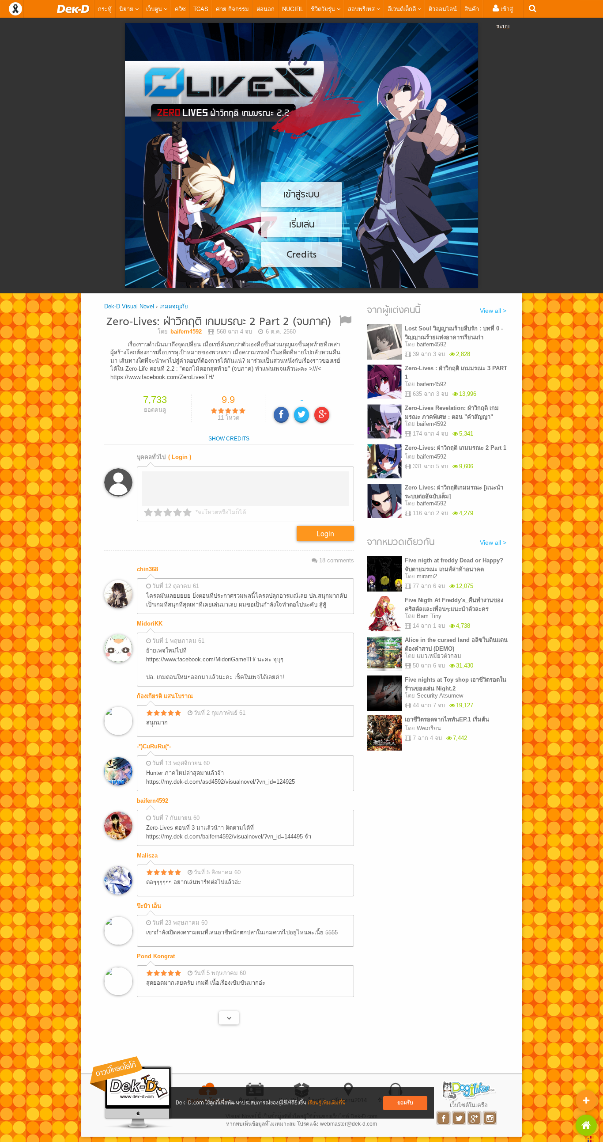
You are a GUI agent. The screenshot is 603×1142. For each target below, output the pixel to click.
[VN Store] (586, 1125)
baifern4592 (152, 800)
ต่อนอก (265, 8)
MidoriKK (149, 623)
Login (325, 533)
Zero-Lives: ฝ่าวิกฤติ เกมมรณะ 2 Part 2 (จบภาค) (218, 322)
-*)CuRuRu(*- (154, 746)
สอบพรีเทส (362, 8)
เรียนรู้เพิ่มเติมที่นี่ (327, 1103)
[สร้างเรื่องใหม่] (586, 1100)
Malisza (147, 855)
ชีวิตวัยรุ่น (324, 8)
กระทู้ (105, 8)
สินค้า (471, 8)
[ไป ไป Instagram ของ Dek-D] (490, 1118)
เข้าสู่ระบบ (504, 17)
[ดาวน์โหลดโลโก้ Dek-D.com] (131, 1092)
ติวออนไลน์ (443, 8)
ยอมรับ (405, 1103)
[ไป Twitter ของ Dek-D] (459, 1118)
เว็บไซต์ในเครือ (469, 1105)
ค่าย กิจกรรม (232, 8)
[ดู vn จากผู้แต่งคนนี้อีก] (229, 1017)
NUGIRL (292, 8)
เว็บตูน (155, 8)
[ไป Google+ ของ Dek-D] (474, 1118)
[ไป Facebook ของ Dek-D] (444, 1118)
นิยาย (127, 8)
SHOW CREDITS (228, 439)
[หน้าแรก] (73, 9)
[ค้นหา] (532, 8)
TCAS (200, 8)
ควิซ (180, 8)
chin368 (147, 569)
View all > (493, 310)
